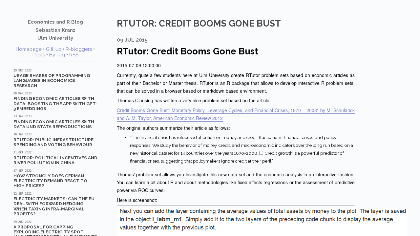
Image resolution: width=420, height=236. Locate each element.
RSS (73, 55)
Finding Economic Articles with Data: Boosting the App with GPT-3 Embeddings (55, 101)
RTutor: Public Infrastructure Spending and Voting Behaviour (53, 140)
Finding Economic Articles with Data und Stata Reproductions (53, 122)
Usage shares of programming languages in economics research (51, 78)
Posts (38, 55)
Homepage (29, 49)
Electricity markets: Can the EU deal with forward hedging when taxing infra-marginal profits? (53, 204)
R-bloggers (79, 49)
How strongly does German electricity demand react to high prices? (50, 178)
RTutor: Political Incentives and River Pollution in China (55, 158)
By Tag (57, 55)
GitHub (53, 49)
